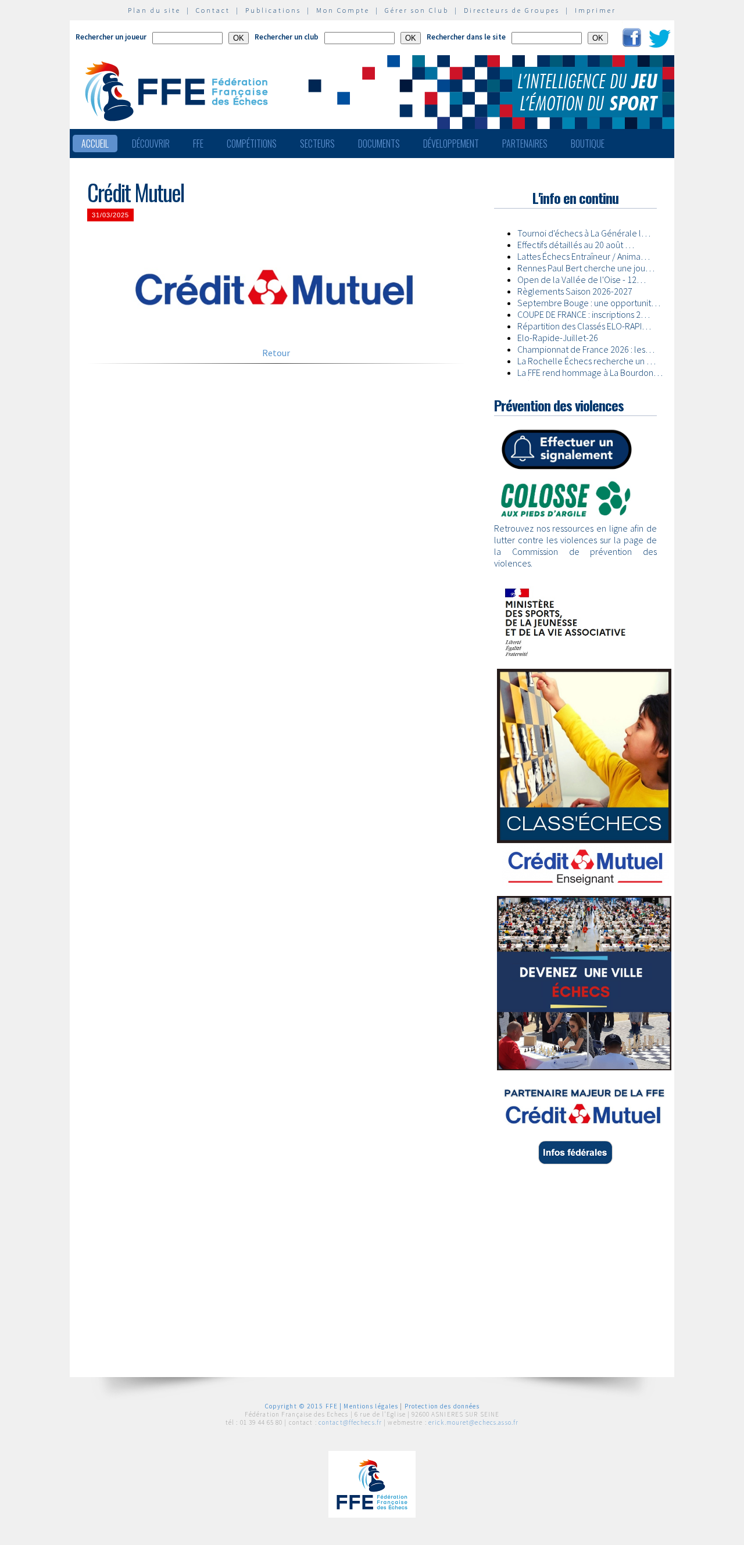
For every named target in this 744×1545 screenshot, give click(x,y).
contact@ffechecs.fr (350, 1422)
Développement (451, 143)
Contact (213, 10)
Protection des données (442, 1406)
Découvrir (151, 143)
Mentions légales (371, 1406)
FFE (198, 143)
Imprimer (595, 10)
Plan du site (154, 10)
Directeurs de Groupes (512, 10)
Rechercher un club (287, 37)
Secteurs (317, 143)
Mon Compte (343, 10)
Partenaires (525, 143)
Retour (276, 353)
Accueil (95, 143)
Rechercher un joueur (111, 37)
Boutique (587, 143)
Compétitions (252, 143)
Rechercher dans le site (466, 37)
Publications (273, 10)
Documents (379, 143)
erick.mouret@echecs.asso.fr (473, 1422)
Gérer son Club (417, 10)
